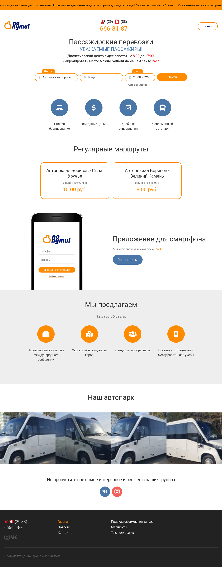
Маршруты (119, 527)
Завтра (143, 84)
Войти (207, 26)
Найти (172, 77)
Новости (64, 527)
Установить (127, 260)
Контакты (65, 532)
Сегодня (133, 84)
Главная (64, 521)
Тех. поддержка (122, 532)
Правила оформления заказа (132, 521)
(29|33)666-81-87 (15, 524)
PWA (158, 249)
